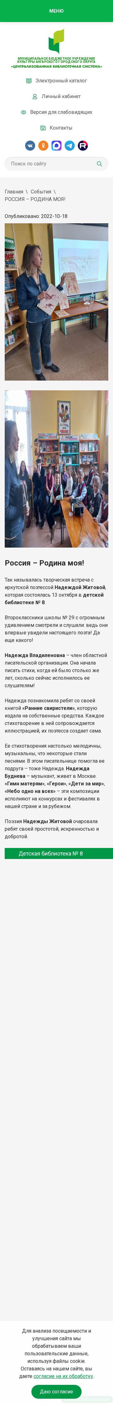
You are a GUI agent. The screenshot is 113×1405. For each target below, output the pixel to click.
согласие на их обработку (63, 1376)
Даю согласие (56, 1392)
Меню (56, 11)
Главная (14, 192)
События (41, 192)
